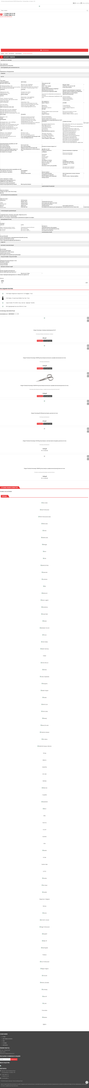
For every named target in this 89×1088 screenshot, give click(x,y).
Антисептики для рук (5, 147)
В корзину (40, 340)
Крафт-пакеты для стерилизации (8, 216)
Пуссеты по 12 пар (25, 273)
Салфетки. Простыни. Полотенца (8, 191)
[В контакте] (0, 1065)
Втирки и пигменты (46, 150)
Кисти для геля (24, 145)
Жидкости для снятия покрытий (29, 147)
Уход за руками (4, 263)
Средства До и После (5, 253)
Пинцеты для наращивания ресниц (50, 228)
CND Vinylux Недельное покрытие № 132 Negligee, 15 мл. (19, 293)
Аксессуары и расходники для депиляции (10, 254)
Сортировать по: (4, 313)
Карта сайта (2, 1051)
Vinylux (43, 84)
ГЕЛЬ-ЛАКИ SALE (4, 64)
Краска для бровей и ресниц (7, 238)
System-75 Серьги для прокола (7, 270)
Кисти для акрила (4, 145)
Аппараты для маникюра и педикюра (72, 90)
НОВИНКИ (3, 73)
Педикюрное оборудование (7, 71)
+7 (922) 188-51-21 (9, 15)
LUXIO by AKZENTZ (4, 82)
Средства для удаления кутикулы (8, 184)
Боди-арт (3, 242)
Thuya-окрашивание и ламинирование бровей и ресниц (14, 237)
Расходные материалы (47, 230)
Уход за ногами (4, 264)
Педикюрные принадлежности (7, 180)
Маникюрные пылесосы (47, 90)
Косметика (86, 207)
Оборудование (45, 205)
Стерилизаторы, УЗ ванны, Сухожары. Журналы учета (13, 214)
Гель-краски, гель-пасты (6, 170)
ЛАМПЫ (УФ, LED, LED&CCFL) (6, 181)
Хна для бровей (4, 236)
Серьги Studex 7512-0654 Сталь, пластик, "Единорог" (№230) (20, 302)
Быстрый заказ (47, 340)
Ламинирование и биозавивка (49, 227)
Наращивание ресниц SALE (6, 65)
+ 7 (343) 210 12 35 (9, 13)
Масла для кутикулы (26, 184)
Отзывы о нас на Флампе (6, 491)
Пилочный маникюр (47, 173)
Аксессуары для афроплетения (49, 203)
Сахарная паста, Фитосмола (7, 252)
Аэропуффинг (24, 170)
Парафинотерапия (4, 262)
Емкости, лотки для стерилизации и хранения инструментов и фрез (17, 217)
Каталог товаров (9, 57)
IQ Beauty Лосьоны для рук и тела (8, 260)
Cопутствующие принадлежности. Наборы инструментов (14, 274)
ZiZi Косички (24, 200)
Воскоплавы (3, 249)
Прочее (2, 193)
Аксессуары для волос (68, 205)
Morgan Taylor (66, 84)
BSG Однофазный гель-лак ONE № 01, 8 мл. (16, 306)
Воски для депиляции (5, 250)
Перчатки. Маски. (4, 190)
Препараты (44, 226)
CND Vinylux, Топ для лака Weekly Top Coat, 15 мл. (18, 298)
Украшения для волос (47, 201)
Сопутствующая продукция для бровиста (10, 240)
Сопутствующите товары (6, 178)
